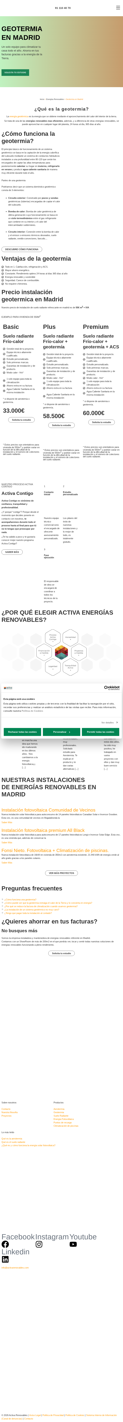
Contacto (28, 1418)
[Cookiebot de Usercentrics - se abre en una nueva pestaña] (106, 688)
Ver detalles (107, 722)
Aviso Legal (35, 1415)
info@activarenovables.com (15, 1267)
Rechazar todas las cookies (22, 732)
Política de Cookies (32, 711)
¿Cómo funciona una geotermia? (20, 899)
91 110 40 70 (62, 7)
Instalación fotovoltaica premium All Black (43, 830)
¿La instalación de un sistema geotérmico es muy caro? (31, 909)
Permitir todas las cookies (100, 732)
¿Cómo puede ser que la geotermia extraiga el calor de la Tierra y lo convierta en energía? (48, 903)
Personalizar (59, 732)
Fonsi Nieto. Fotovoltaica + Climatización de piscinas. (55, 850)
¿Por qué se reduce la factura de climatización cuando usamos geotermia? (41, 906)
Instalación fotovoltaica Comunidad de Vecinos (48, 810)
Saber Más (7, 822)
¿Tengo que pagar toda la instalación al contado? (28, 913)
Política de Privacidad (53, 1415)
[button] (62, 899)
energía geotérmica (18, 116)
